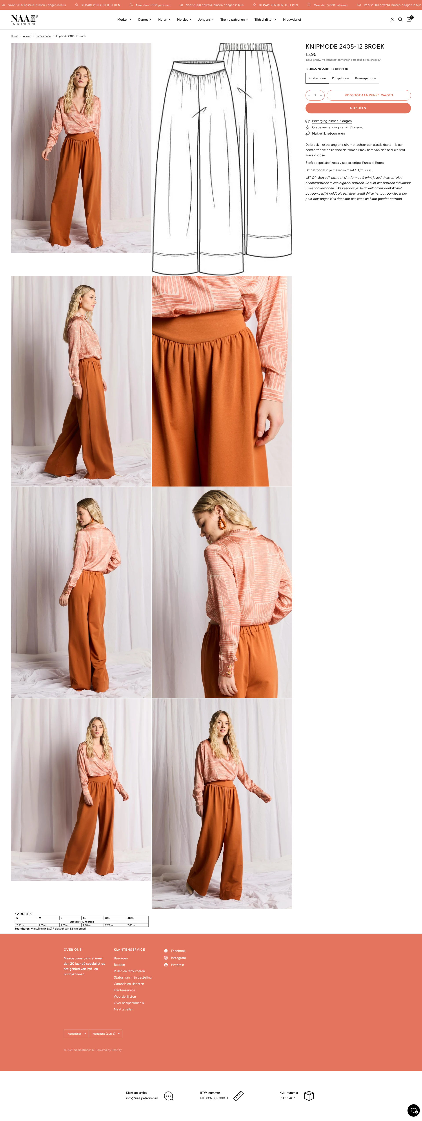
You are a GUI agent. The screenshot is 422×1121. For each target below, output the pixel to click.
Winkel (27, 36)
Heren (162, 20)
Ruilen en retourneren (129, 971)
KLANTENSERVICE (129, 949)
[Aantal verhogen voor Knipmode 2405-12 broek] (321, 95)
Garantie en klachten (129, 984)
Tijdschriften (264, 20)
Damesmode (43, 36)
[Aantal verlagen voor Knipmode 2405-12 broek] (309, 95)
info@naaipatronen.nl (142, 1098)
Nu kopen (358, 108)
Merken (122, 20)
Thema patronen (232, 20)
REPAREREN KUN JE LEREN (81, 5)
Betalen (119, 965)
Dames (143, 20)
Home (14, 36)
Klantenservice (124, 990)
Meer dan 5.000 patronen (133, 5)
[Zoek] (400, 19)
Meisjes (182, 20)
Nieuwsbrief (292, 20)
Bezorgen (121, 958)
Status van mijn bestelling (133, 977)
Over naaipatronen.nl (129, 1003)
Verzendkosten (331, 59)
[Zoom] (142, 52)
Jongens (204, 20)
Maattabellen (123, 1009)
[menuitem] (124, 19)
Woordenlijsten (125, 997)
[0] (408, 19)
